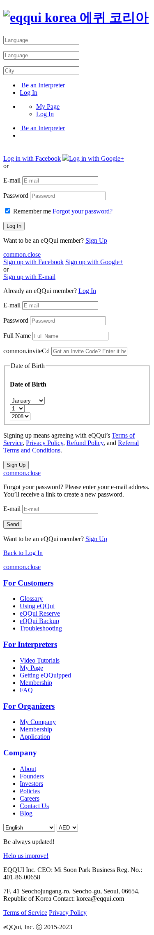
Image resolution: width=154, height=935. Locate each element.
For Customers (28, 583)
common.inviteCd (26, 350)
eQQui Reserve (40, 613)
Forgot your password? (83, 211)
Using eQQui (37, 605)
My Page (48, 106)
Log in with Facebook (32, 158)
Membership (36, 682)
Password (15, 195)
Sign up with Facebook (33, 261)
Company (20, 752)
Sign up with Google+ (94, 261)
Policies (30, 790)
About (28, 768)
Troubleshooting (41, 628)
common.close (22, 254)
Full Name (17, 335)
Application (35, 736)
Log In (28, 92)
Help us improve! (25, 855)
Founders (32, 776)
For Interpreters (30, 644)
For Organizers (29, 706)
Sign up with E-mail (29, 276)
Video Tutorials (40, 660)
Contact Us (34, 805)
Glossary (31, 598)
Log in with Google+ (96, 158)
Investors (31, 783)
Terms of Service (25, 912)
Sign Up (96, 240)
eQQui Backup (39, 620)
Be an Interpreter (42, 85)
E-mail (12, 180)
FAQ (26, 690)
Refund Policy (85, 442)
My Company (38, 721)
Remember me (32, 211)
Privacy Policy (44, 442)
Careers (29, 798)
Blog (26, 813)
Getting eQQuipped (45, 675)
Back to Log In (23, 552)
